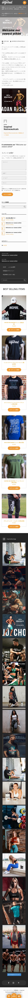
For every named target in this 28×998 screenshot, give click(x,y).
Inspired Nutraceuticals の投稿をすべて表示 (14, 134)
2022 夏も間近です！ (11, 218)
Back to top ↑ (19, 992)
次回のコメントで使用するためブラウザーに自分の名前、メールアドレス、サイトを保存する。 (14, 189)
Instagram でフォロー (15, 974)
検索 (24, 280)
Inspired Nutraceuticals (18, 41)
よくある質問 (12, 267)
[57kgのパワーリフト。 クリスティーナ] (14, 817)
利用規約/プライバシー (8, 271)
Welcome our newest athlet (13, 223)
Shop (4, 267)
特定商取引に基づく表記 (9, 274)
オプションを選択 (15, 329)
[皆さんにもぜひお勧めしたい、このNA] (14, 649)
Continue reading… (10, 219)
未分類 (5, 245)
